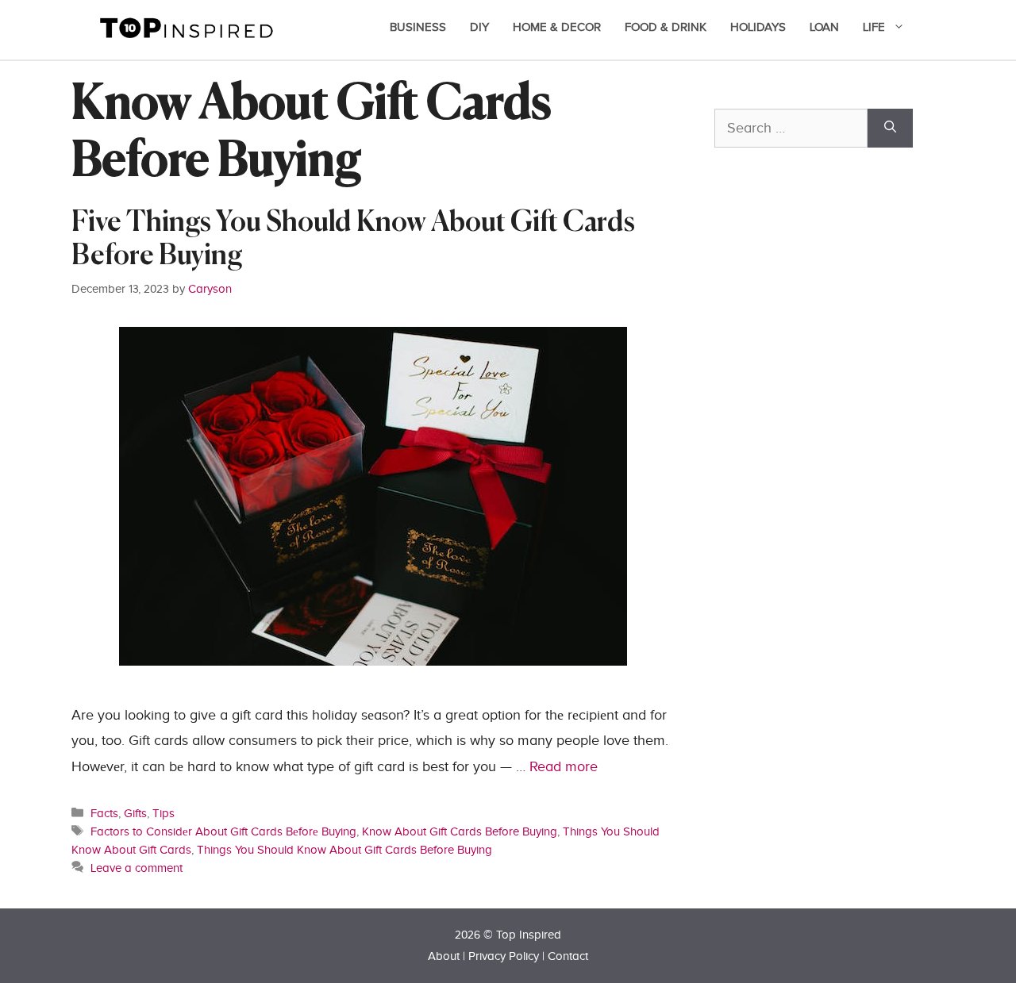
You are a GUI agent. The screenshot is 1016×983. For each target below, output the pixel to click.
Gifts (135, 813)
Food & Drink (665, 27)
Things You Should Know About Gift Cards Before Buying (344, 850)
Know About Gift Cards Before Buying (459, 831)
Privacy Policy (503, 956)
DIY (479, 27)
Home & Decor (557, 27)
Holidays (758, 27)
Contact (568, 956)
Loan (824, 27)
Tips (163, 813)
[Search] (890, 128)
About (444, 956)
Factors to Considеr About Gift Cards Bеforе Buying (223, 831)
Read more (563, 766)
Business (418, 27)
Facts (104, 813)
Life (874, 27)
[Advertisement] (833, 513)
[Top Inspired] (186, 26)
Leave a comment (136, 868)
